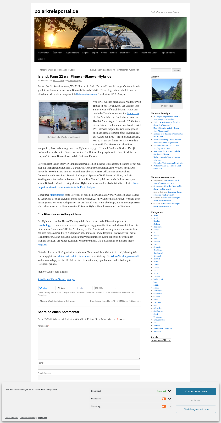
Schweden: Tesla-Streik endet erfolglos (168, 162)
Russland (157, 302)
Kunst (156, 273)
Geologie (157, 247)
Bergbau (157, 221)
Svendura (157, 186)
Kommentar (43, 325)
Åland (156, 215)
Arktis (156, 218)
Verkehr (157, 325)
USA (156, 322)
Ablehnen (196, 400)
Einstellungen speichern (196, 409)
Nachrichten (43, 52)
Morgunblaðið (56, 194)
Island (72, 292)
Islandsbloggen (45, 225)
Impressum (42, 417)
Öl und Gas (158, 293)
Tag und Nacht (72, 52)
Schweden (157, 308)
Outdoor (157, 296)
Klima (156, 270)
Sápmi (95, 52)
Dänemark (157, 226)
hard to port (133, 113)
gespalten (42, 244)
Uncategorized (159, 319)
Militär (156, 285)
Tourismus (80, 292)
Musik (156, 287)
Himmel (157, 258)
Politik (156, 299)
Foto (155, 244)
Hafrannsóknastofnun (87, 94)
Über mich (57, 52)
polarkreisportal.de (56, 10)
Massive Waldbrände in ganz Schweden (57, 69)
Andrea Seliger (75, 80)
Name (41, 362)
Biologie (65, 292)
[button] (47, 288)
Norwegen (158, 290)
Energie (156, 229)
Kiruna (104, 52)
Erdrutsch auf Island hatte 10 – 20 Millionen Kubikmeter (115, 69)
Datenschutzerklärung (28, 417)
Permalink (42, 295)
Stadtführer (125, 52)
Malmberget (158, 279)
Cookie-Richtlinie (11, 417)
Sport (156, 314)
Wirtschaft (90, 292)
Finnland (157, 241)
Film (155, 238)
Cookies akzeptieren (196, 391)
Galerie (41, 58)
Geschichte (158, 250)
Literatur (157, 276)
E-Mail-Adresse (45, 373)
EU (155, 232)
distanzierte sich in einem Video (74, 256)
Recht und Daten (149, 52)
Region (85, 52)
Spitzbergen (158, 311)
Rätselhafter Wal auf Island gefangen (56, 279)
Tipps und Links (167, 52)
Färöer (156, 235)
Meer (156, 282)
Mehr (135, 52)
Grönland (157, 255)
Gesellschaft (158, 253)
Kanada (156, 264)
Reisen (113, 52)
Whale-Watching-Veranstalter (126, 256)
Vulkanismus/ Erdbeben (163, 328)
